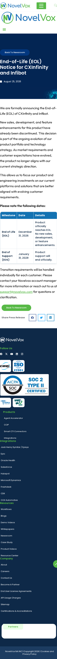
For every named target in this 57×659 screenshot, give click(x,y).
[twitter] (6, 354)
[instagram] (22, 354)
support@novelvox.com (16, 292)
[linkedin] (17, 354)
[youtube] (11, 354)
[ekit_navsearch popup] (55, 6)
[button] (4, 29)
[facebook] (1, 354)
